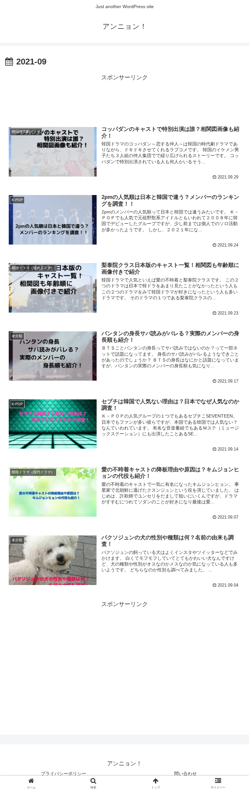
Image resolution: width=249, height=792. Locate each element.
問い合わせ (185, 773)
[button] (230, 618)
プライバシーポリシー (63, 773)
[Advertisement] (124, 97)
